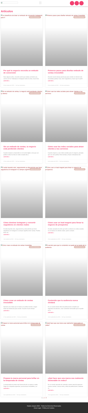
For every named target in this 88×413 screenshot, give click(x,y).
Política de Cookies (48, 408)
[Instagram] (72, 3)
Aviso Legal (37, 408)
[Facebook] (77, 3)
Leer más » (6, 80)
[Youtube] (81, 3)
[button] (40, 2)
